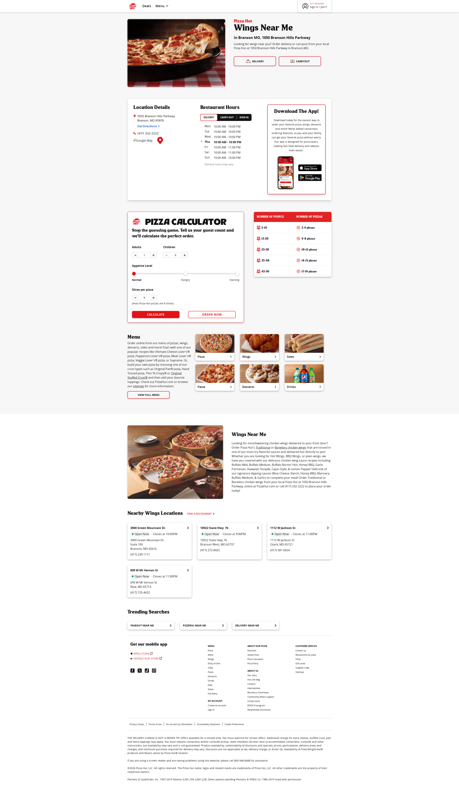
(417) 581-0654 (280, 550)
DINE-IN (244, 117)
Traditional (263, 447)
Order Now (212, 315)
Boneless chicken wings (290, 447)
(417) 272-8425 (210, 550)
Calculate (156, 315)
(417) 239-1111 (140, 554)
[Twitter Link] (141, 670)
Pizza (201, 357)
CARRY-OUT (227, 117)
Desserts (248, 387)
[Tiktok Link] (148, 670)
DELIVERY (209, 117)
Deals (146, 6)
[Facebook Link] (134, 670)
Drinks (291, 387)
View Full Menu (149, 395)
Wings (246, 357)
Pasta (201, 387)
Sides (290, 357)
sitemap (138, 386)
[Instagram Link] (155, 670)
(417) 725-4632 (140, 592)
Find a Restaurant (199, 513)
